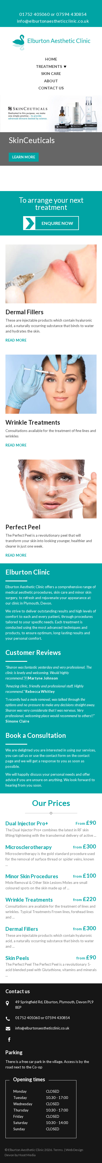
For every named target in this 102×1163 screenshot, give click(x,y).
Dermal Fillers (24, 312)
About (51, 80)
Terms (58, 1150)
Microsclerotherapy (28, 847)
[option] (51, 130)
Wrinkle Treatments (32, 422)
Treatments (49, 66)
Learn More (23, 157)
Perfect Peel (22, 527)
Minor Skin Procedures (31, 876)
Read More (15, 340)
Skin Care (51, 73)
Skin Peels (17, 958)
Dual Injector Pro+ (26, 823)
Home (51, 59)
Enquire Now (57, 223)
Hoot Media (27, 1155)
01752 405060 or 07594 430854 (52, 14)
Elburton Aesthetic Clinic (51, 42)
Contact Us (51, 88)
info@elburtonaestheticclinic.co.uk (52, 20)
